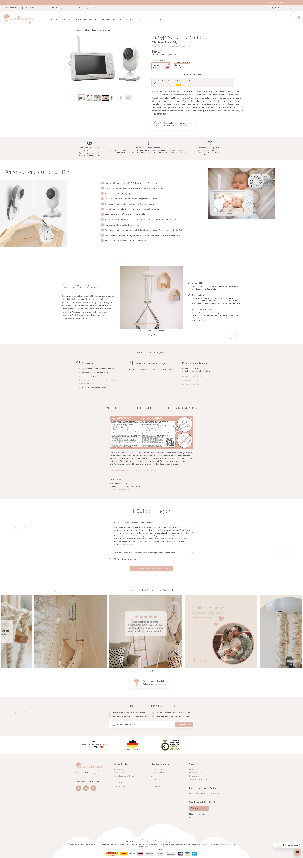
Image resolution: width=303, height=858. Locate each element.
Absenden (127, 445)
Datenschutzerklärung (134, 454)
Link (122, 454)
